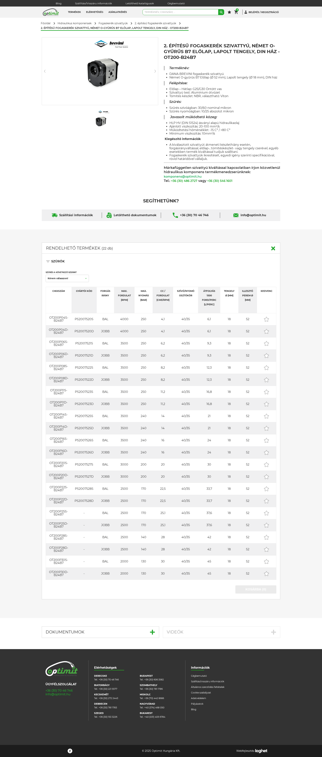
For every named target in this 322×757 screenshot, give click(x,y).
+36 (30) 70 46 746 (194, 215)
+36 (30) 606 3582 (154, 679)
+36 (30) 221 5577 (108, 688)
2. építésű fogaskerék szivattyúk (155, 23)
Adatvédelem (198, 698)
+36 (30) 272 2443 (108, 698)
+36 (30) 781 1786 (153, 688)
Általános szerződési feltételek (207, 687)
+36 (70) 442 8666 (154, 698)
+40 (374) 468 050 (154, 707)
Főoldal (45, 23)
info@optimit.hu (253, 215)
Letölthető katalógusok (140, 3)
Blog (58, 3)
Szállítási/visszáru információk (207, 681)
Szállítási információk (76, 215)
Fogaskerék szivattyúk (113, 23)
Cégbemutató (176, 3)
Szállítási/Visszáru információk (93, 3)
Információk (200, 667)
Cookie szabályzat (201, 692)
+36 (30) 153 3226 (108, 716)
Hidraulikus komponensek (74, 23)
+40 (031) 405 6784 (154, 716)
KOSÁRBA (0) (255, 589)
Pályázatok (197, 703)
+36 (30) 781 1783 (108, 707)
